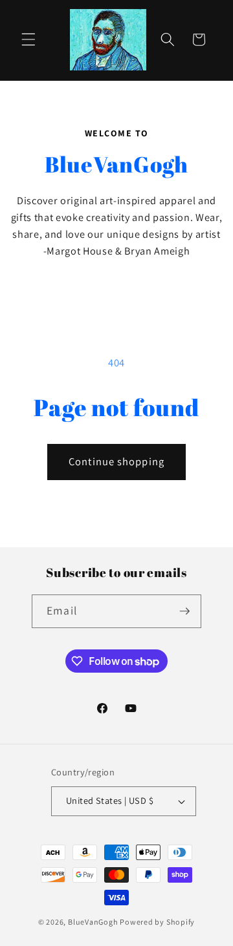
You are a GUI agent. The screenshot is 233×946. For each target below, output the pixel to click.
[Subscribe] (184, 611)
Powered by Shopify (157, 922)
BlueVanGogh (93, 922)
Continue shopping (116, 461)
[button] (28, 39)
